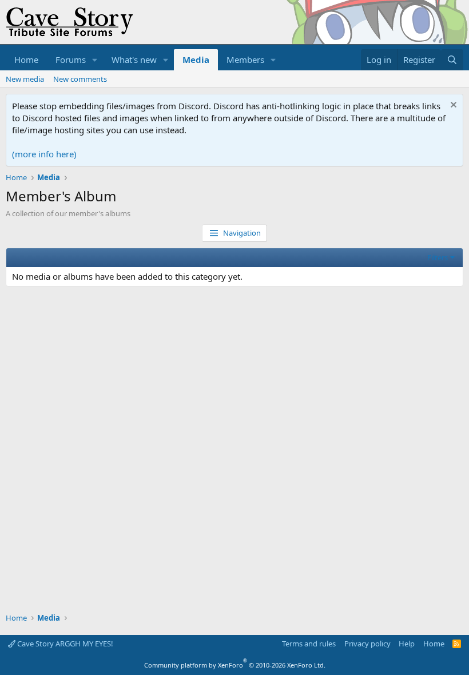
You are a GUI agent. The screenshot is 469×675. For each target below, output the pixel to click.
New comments (80, 79)
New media (25, 79)
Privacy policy (367, 643)
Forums (70, 59)
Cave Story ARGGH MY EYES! (64, 643)
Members (245, 59)
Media (195, 59)
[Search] (452, 59)
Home (26, 59)
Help (407, 643)
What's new (134, 59)
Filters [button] (437, 257)
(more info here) (44, 154)
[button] (95, 59)
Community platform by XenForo (234, 665)
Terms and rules (309, 643)
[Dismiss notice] (452, 106)
